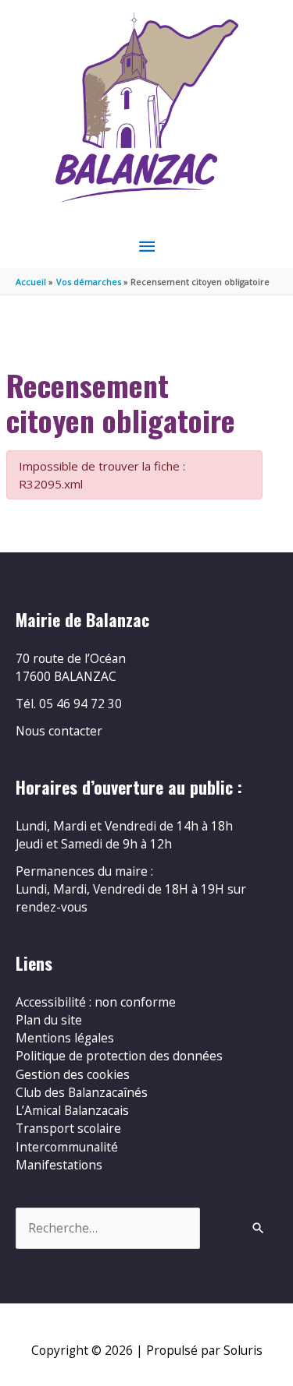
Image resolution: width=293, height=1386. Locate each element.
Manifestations (59, 1164)
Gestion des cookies (73, 1074)
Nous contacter (59, 730)
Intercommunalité (67, 1146)
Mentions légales (65, 1037)
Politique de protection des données (119, 1055)
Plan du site (49, 1019)
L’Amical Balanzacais (72, 1110)
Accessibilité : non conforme (96, 1001)
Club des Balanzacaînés (82, 1092)
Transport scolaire (68, 1128)
